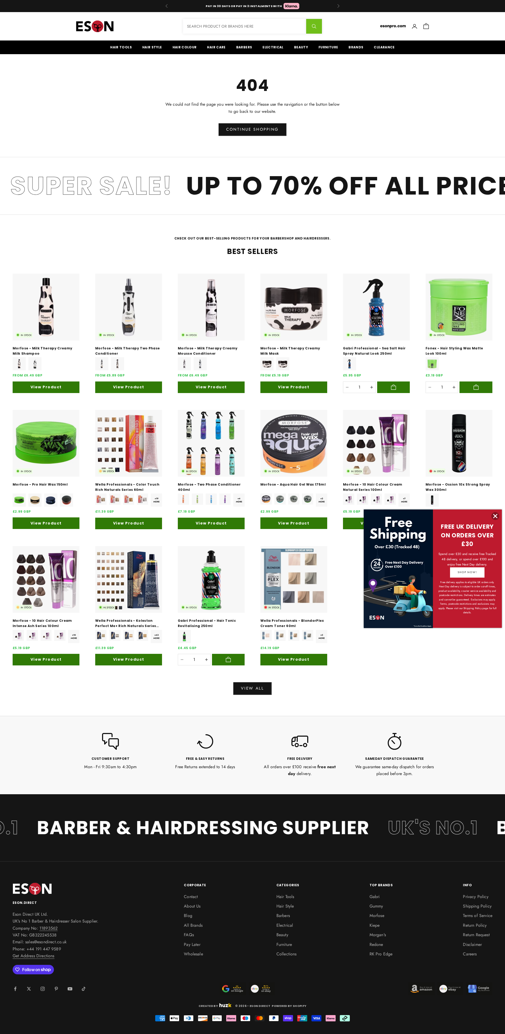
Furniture (328, 47)
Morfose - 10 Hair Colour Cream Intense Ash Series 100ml (42, 623)
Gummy (376, 906)
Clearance (384, 47)
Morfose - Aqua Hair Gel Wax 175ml (293, 484)
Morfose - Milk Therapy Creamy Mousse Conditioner (208, 351)
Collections (286, 954)
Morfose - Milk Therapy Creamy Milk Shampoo (42, 351)
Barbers (244, 47)
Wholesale (193, 954)
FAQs (189, 935)
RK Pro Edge (381, 954)
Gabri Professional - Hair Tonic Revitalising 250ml (207, 623)
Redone (376, 944)
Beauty (301, 47)
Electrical (273, 47)
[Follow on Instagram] (42, 988)
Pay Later (192, 944)
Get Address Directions (33, 956)
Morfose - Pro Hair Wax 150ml (40, 484)
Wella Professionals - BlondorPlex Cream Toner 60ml (292, 623)
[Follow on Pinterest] (56, 988)
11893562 (48, 928)
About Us (192, 906)
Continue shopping (252, 129)
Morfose (377, 916)
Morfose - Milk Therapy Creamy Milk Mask (290, 351)
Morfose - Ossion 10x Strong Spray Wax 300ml (458, 487)
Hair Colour (185, 47)
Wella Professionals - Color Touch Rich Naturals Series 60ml (127, 487)
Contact (191, 897)
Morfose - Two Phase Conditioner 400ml (209, 487)
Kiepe (375, 925)
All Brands (193, 925)
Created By (208, 1005)
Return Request (476, 935)
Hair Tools (121, 47)
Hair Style (152, 47)
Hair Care (216, 47)
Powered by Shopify (289, 1006)
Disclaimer (472, 944)
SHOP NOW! (467, 572)
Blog (188, 916)
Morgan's (378, 935)
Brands (356, 47)
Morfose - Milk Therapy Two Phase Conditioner (127, 351)
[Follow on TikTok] (83, 988)
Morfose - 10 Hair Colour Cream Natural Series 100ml (372, 487)
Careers (470, 954)
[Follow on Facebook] (15, 988)
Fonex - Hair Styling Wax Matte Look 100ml (454, 351)
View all (252, 688)
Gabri (375, 897)
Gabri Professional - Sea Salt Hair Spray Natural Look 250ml (374, 351)
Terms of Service (477, 916)
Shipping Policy (477, 906)
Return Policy (475, 925)
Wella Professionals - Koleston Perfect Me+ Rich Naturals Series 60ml (125, 623)
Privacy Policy (475, 897)
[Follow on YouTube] (70, 988)
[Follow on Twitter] (29, 988)
